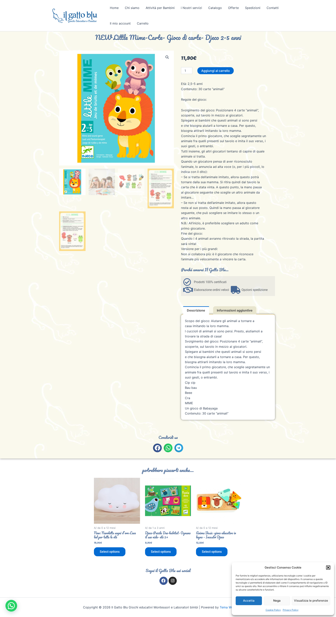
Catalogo (215, 8)
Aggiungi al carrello (215, 71)
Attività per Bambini (160, 8)
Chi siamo (132, 8)
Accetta (249, 600)
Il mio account (120, 23)
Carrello (143, 23)
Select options (110, 552)
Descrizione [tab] (196, 310)
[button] (328, 567)
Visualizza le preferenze (311, 600)
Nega (277, 600)
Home (114, 8)
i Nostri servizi (191, 8)
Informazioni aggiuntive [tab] (235, 310)
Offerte (233, 8)
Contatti (273, 8)
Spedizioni (252, 8)
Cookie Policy (273, 609)
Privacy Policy (290, 609)
